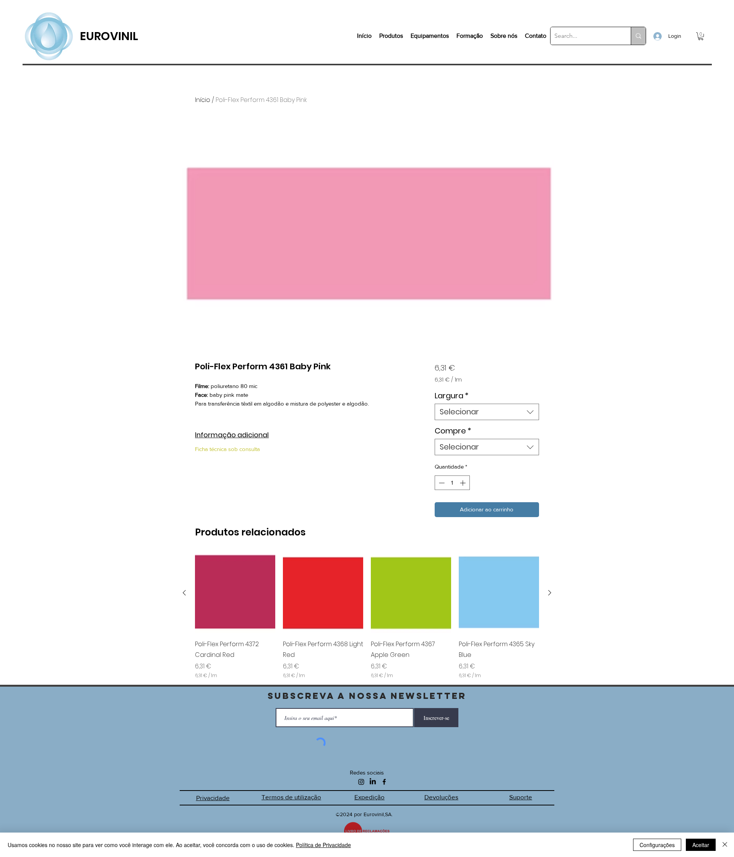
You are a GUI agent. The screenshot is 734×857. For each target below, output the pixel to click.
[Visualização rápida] (235, 593)
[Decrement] (441, 483)
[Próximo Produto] (549, 592)
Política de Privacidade (323, 845)
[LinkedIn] (373, 782)
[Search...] (638, 36)
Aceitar (700, 845)
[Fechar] (724, 845)
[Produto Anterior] (184, 592)
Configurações (657, 845)
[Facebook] (384, 782)
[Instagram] (361, 782)
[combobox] (487, 412)
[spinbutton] (452, 483)
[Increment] (463, 483)
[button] (700, 36)
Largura (452, 396)
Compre (453, 431)
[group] (367, 616)
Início (202, 99)
